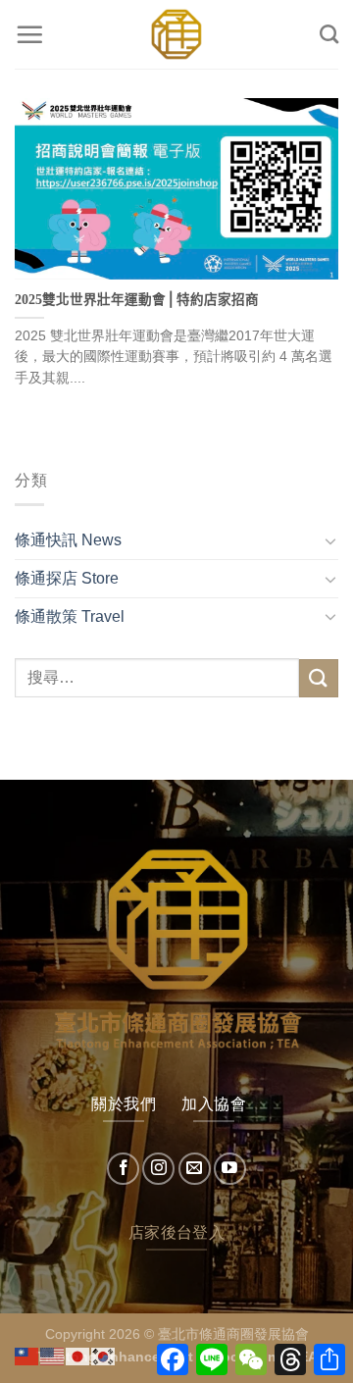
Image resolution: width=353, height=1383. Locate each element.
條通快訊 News (68, 540)
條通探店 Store (67, 578)
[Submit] (318, 678)
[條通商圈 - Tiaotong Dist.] (176, 34)
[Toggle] (330, 540)
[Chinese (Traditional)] (27, 1355)
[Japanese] (78, 1355)
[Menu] (29, 34)
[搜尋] (329, 34)
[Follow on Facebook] (123, 1168)
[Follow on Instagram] (158, 1168)
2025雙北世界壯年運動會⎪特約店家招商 (137, 299)
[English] (53, 1355)
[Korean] (104, 1355)
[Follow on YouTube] (230, 1168)
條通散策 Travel (70, 616)
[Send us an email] (194, 1168)
